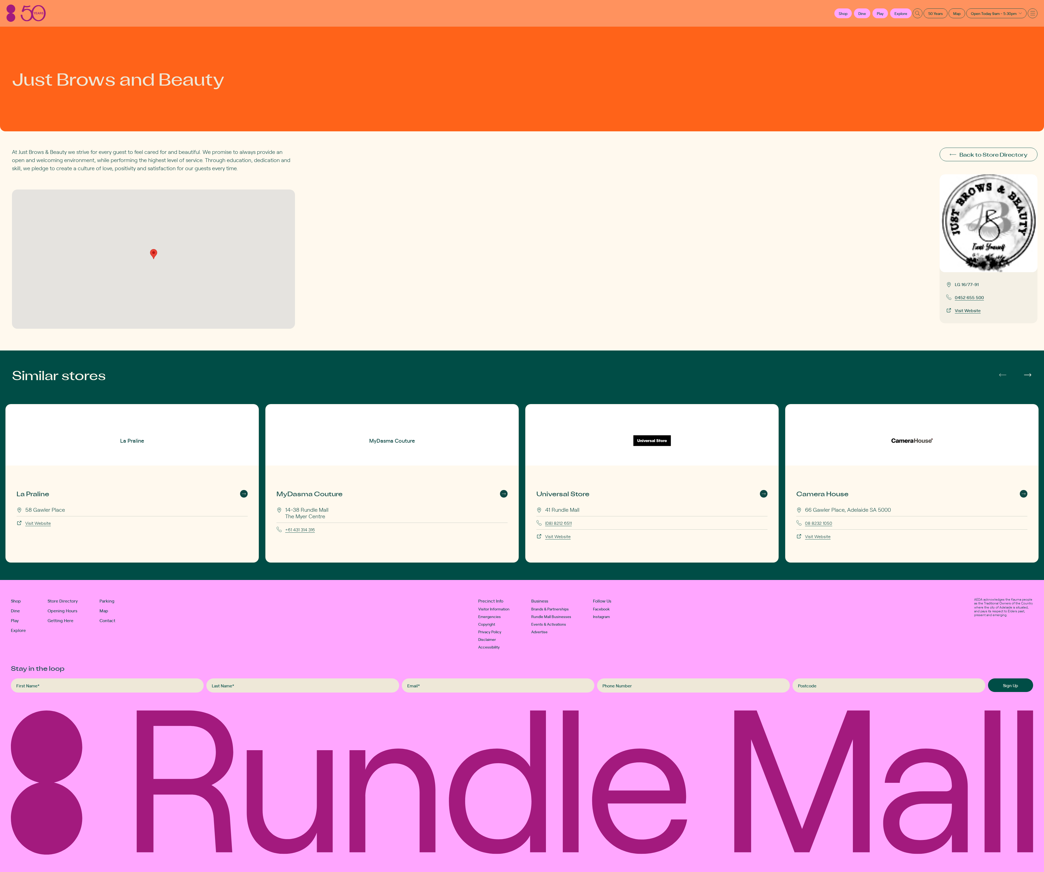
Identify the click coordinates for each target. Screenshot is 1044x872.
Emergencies (489, 616)
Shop (16, 601)
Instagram (601, 616)
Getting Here (60, 620)
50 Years (935, 13)
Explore (900, 13)
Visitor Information (493, 609)
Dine (862, 13)
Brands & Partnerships (550, 609)
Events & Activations (548, 624)
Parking (107, 601)
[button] (843, 13)
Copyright (486, 624)
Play (880, 13)
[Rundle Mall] (26, 13)
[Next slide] (1027, 375)
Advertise (539, 631)
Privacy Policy (489, 631)
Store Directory (63, 601)
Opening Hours (62, 610)
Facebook (601, 609)
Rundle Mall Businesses (551, 616)
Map (957, 13)
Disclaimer (487, 639)
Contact (107, 620)
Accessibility (489, 647)
